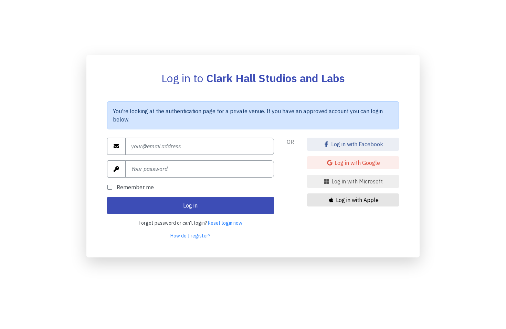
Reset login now (225, 223)
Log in (190, 205)
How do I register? (190, 236)
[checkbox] (112, 187)
